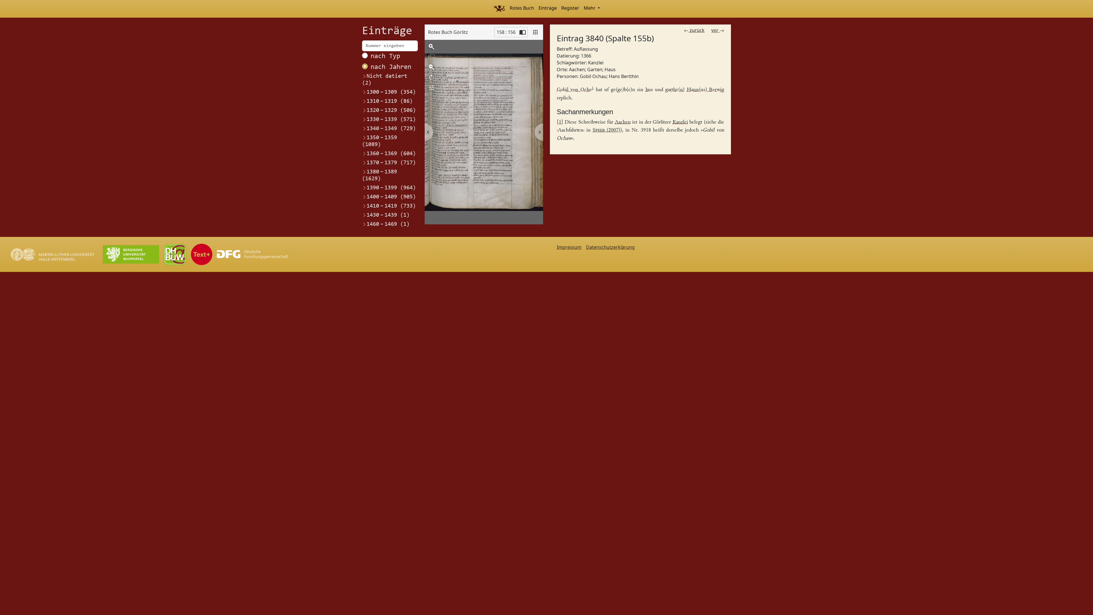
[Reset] (431, 57)
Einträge (548, 8)
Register (570, 8)
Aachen (577, 69)
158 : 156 (506, 32)
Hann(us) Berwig (705, 90)
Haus (610, 69)
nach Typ (385, 56)
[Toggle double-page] (522, 32)
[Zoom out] (431, 67)
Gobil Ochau (593, 76)
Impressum (569, 247)
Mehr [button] (590, 8)
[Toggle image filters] (431, 88)
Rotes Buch (522, 8)
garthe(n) (675, 90)
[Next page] (539, 132)
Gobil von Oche (574, 90)
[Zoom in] (431, 47)
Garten (594, 69)
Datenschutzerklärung (610, 247)
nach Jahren (391, 67)
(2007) (607, 130)
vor (715, 30)
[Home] (499, 8)
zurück (696, 30)
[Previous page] (429, 132)
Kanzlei (595, 63)
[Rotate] (431, 77)
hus (649, 90)
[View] (535, 32)
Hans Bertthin (624, 76)
